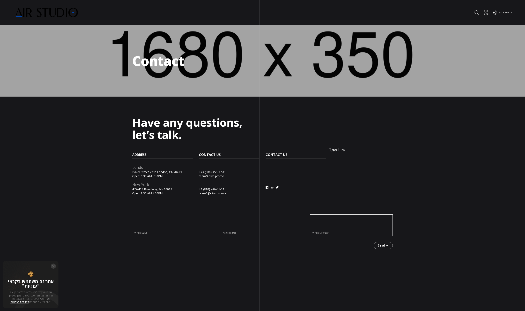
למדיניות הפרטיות (19, 302)
